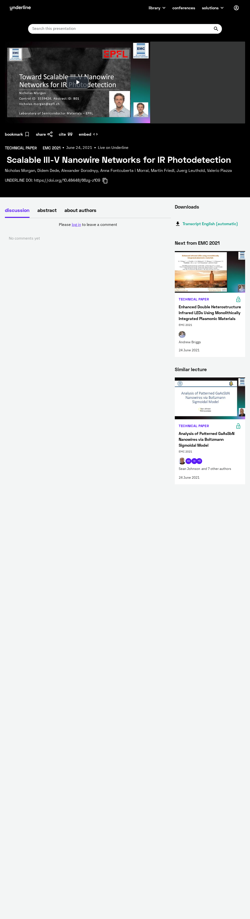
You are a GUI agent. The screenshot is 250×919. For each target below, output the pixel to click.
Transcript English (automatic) (210, 223)
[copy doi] (108, 181)
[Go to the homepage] (20, 7)
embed (85, 134)
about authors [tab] (80, 210)
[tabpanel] (88, 231)
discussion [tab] (17, 210)
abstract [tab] (47, 210)
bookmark (14, 134)
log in (76, 225)
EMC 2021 (209, 243)
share (41, 134)
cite (62, 134)
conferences (183, 7)
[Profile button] (236, 8)
